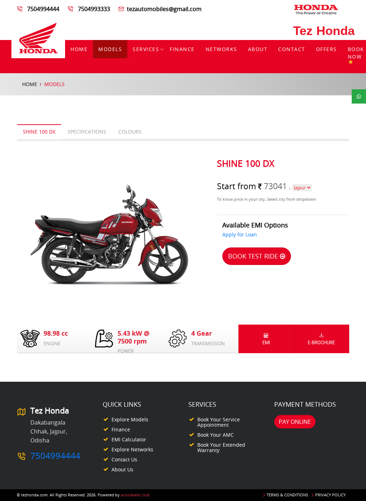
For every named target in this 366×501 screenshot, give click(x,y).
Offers (326, 49)
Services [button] (146, 49)
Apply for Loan (239, 234)
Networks (221, 49)
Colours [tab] (130, 131)
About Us (122, 469)
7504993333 (94, 9)
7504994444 (43, 9)
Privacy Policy (330, 494)
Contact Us (124, 459)
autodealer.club (135, 494)
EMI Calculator (129, 439)
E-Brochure (321, 342)
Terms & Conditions (287, 494)
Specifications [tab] (87, 131)
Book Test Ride (254, 256)
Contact (291, 49)
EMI (266, 342)
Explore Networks (132, 449)
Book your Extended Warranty (221, 447)
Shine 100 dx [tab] (39, 131)
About (258, 49)
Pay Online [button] (295, 422)
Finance (182, 49)
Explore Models (130, 419)
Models (110, 49)
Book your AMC (215, 434)
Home (79, 49)
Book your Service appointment (218, 422)
